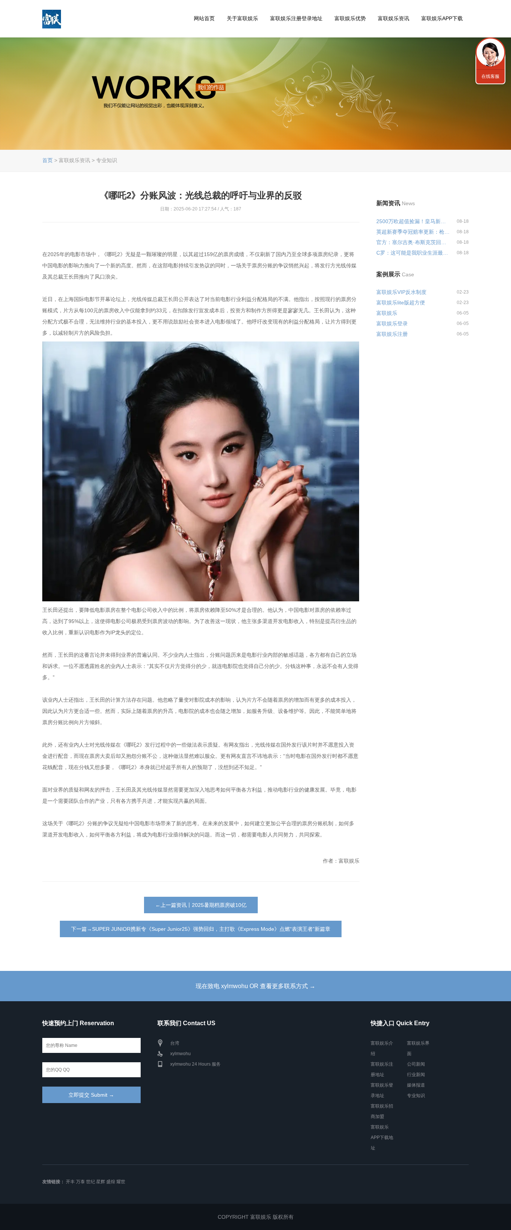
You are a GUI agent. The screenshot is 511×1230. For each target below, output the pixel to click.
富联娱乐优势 (350, 18)
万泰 (80, 1181)
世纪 (90, 1181)
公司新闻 (416, 1064)
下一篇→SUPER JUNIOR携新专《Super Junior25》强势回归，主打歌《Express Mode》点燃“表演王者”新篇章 (200, 929)
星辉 (100, 1181)
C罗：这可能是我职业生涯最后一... (413, 253)
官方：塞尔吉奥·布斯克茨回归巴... (413, 242)
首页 (47, 160)
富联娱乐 (386, 313)
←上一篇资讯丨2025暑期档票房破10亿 (201, 905)
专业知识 (416, 1095)
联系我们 (490, 52)
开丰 (70, 1181)
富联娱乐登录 (392, 324)
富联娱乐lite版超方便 (400, 303)
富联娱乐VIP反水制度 (401, 292)
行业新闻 (416, 1074)
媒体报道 (416, 1085)
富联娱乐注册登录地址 (296, 18)
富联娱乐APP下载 (442, 18)
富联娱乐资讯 (393, 18)
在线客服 (490, 76)
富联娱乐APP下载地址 (382, 1137)
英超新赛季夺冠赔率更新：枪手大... (413, 232)
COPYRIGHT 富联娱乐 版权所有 (256, 1217)
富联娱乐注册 (392, 334)
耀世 (120, 1181)
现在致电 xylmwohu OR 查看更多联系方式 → (255, 986)
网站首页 (204, 18)
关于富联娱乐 (242, 18)
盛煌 (110, 1181)
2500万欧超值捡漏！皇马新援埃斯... (413, 221)
